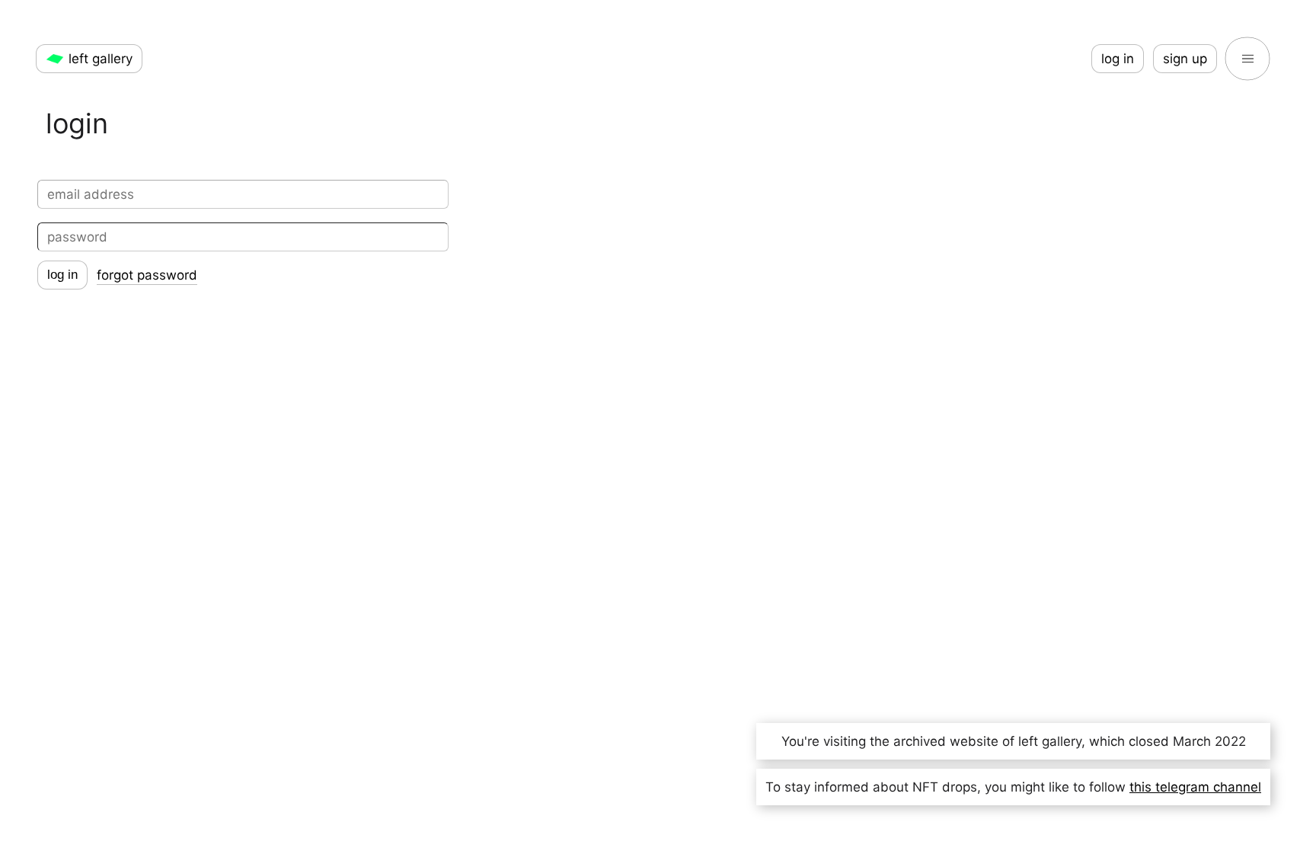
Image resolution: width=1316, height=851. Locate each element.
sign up (1185, 58)
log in (1117, 58)
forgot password (147, 275)
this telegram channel (1195, 787)
